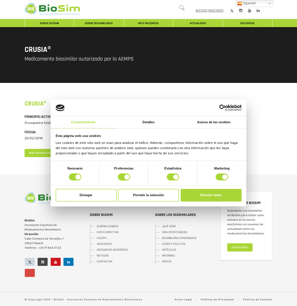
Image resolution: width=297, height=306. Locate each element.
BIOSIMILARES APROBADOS (179, 238)
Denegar (86, 195)
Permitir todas (211, 195)
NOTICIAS (103, 256)
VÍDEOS (167, 261)
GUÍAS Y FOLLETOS (173, 244)
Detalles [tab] (148, 122)
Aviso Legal (183, 299)
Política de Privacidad (217, 299)
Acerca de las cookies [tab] (213, 122)
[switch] (124, 177)
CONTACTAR (104, 261)
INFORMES (168, 256)
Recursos (247, 23)
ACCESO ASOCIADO (209, 10)
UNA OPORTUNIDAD (174, 232)
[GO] (182, 9)
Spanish (249, 3)
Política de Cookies (257, 299)
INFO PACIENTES (148, 23)
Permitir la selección (148, 195)
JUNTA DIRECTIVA (107, 232)
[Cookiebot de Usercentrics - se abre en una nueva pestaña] (223, 108)
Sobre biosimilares (99, 23)
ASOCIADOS (104, 244)
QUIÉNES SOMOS (107, 226)
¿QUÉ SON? (169, 226)
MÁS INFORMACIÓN (40, 153)
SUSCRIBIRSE (240, 247)
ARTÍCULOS (169, 250)
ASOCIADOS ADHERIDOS (112, 250)
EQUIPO (102, 238)
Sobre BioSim (49, 23)
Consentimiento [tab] (83, 122)
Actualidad (198, 23)
